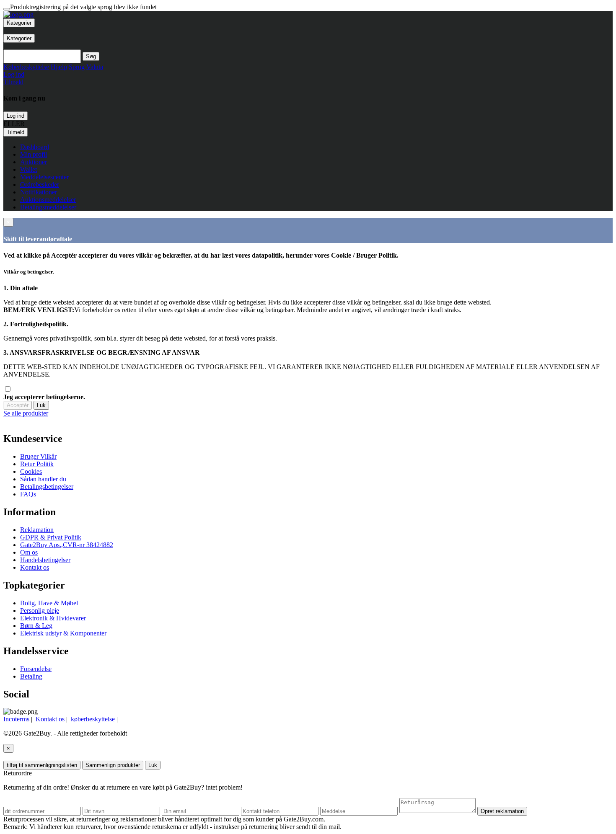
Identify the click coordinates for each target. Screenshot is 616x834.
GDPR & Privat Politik (50, 537)
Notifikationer (38, 192)
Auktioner (33, 161)
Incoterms (16, 719)
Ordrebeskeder (39, 184)
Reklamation (37, 529)
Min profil (33, 154)
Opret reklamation (502, 811)
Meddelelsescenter (44, 177)
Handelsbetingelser (45, 559)
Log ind (15, 116)
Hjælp (59, 66)
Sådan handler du (43, 479)
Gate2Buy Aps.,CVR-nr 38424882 (66, 544)
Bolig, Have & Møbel (49, 603)
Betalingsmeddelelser (48, 207)
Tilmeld (15, 132)
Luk (41, 405)
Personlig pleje (39, 610)
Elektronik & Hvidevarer (53, 618)
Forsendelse (36, 668)
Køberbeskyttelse (26, 66)
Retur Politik (37, 463)
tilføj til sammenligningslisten (42, 765)
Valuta (94, 66)
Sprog (77, 66)
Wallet (28, 169)
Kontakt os (34, 567)
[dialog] (308, 413)
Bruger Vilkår (38, 456)
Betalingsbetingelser (46, 486)
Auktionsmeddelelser (48, 199)
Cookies (31, 471)
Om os (29, 552)
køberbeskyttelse (93, 719)
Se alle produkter (25, 413)
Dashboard (34, 146)
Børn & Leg (36, 625)
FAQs (28, 494)
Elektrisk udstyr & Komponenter (63, 633)
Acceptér (17, 405)
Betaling (31, 676)
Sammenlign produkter (112, 765)
